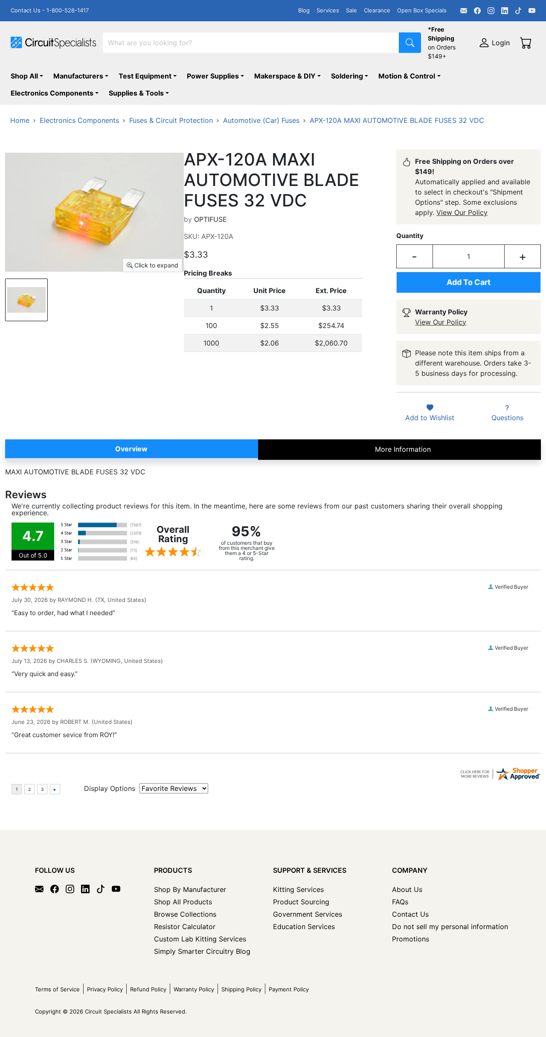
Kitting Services (298, 889)
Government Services (307, 914)
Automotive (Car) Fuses (261, 120)
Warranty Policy (194, 989)
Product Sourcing (301, 902)
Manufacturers (78, 76)
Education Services (304, 926)
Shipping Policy (241, 989)
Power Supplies (213, 76)
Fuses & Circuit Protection (171, 120)
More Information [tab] (403, 449)
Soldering (347, 76)
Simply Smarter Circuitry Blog (202, 951)
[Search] (410, 42)
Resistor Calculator (184, 926)
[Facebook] (477, 10)
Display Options (109, 788)
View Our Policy (462, 212)
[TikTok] (518, 10)
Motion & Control (406, 76)
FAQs (400, 902)
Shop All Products (183, 902)
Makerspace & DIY (285, 76)
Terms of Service (57, 989)
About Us (407, 889)
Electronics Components (52, 93)
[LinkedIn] (504, 10)
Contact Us (410, 914)
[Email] (463, 10)
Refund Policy (148, 989)
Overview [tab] (131, 448)
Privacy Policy (105, 989)
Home (19, 120)
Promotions (410, 939)
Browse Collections (185, 914)
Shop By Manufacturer (190, 889)
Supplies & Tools (136, 93)
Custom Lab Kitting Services (200, 939)
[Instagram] (491, 10)
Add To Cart (469, 282)
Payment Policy (289, 989)
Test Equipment (145, 76)
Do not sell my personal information (450, 926)
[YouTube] (532, 10)
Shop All (24, 76)
